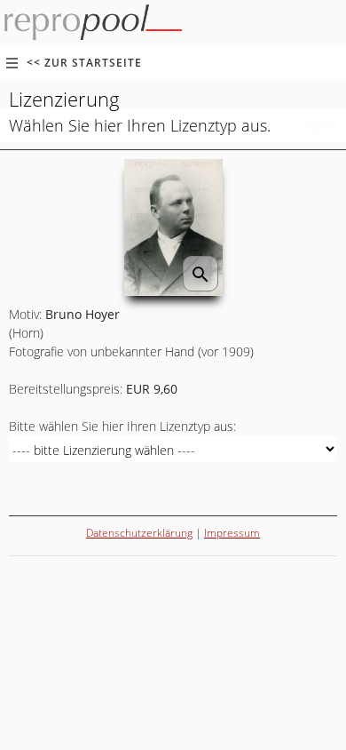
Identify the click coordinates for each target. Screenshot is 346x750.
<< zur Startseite (84, 62)
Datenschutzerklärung (139, 532)
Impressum (232, 532)
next (321, 125)
